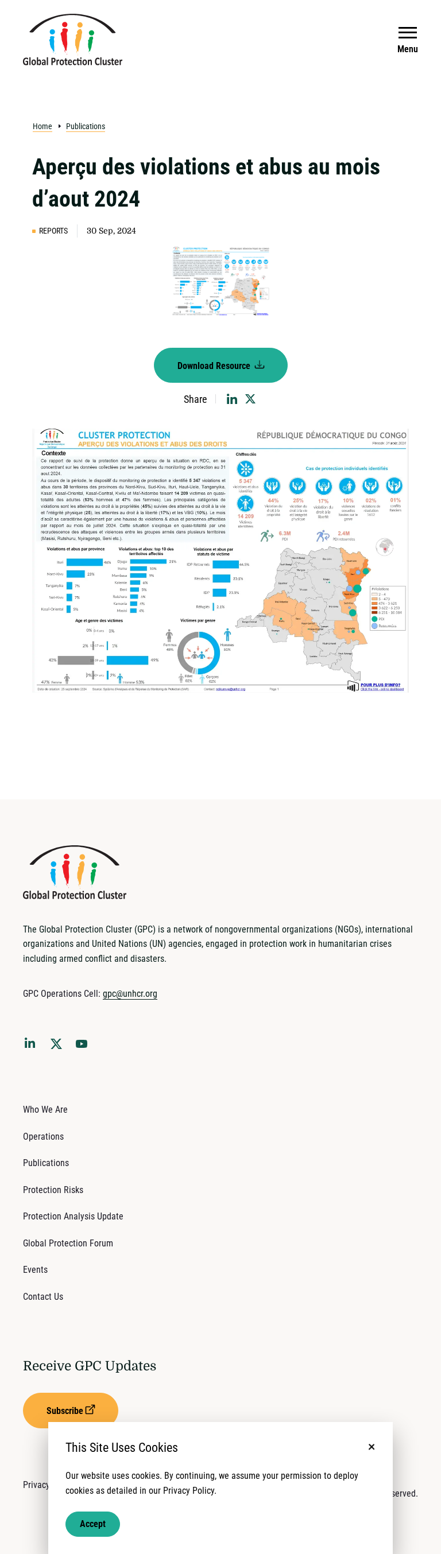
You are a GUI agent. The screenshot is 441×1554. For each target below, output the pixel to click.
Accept (93, 1523)
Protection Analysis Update (73, 1216)
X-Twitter (59, 1047)
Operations (43, 1136)
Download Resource (215, 365)
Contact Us (43, 1296)
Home (42, 126)
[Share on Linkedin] (232, 399)
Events (35, 1269)
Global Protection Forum (68, 1243)
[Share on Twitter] (250, 399)
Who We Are (45, 1109)
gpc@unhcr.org (130, 993)
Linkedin (32, 1045)
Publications (85, 126)
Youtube (85, 1047)
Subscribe (65, 1410)
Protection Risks (53, 1189)
